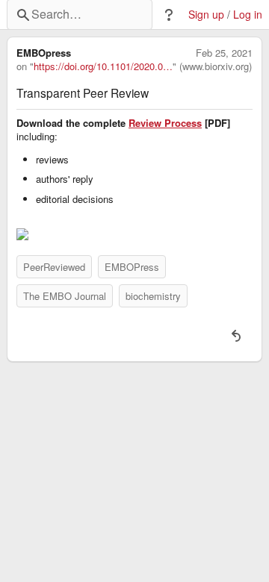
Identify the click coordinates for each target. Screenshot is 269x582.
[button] (168, 15)
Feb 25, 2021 (224, 53)
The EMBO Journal (64, 296)
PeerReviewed (54, 267)
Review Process (165, 123)
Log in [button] (247, 14)
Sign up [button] (206, 14)
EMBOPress (132, 267)
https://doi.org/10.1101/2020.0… (103, 66)
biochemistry (153, 296)
